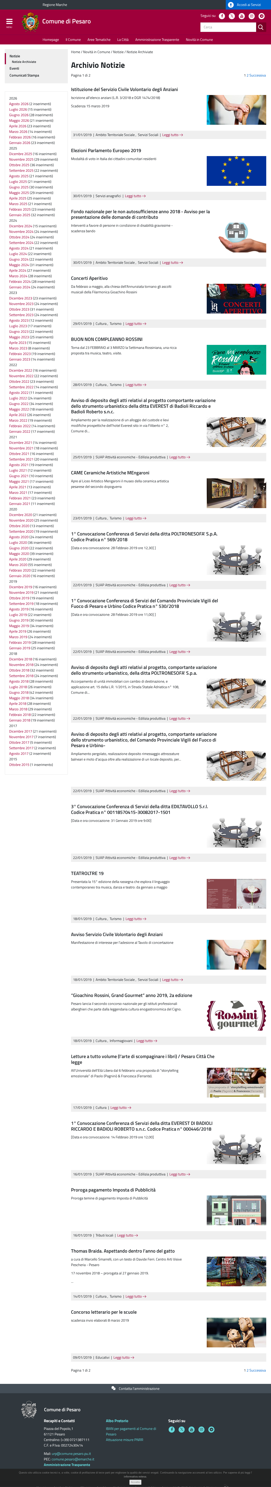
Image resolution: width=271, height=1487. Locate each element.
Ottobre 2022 (19, 381)
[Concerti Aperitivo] (236, 298)
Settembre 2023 (21, 315)
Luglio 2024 (18, 253)
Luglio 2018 (18, 687)
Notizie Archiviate (140, 52)
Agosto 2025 (19, 176)
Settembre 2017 (21, 748)
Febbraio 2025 (20, 209)
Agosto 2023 (19, 320)
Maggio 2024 (19, 265)
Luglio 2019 (18, 614)
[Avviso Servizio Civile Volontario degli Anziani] (236, 954)
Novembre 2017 (21, 737)
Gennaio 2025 (19, 215)
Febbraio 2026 (20, 137)
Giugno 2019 (19, 620)
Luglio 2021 (18, 470)
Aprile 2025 (17, 198)
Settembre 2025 (21, 170)
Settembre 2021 (21, 459)
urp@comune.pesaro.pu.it (71, 1453)
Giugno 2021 (19, 476)
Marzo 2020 (18, 564)
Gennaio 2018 (19, 720)
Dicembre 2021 (20, 442)
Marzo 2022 (18, 420)
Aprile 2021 (17, 487)
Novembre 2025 (21, 159)
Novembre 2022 (21, 376)
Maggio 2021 (19, 481)
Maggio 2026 (19, 120)
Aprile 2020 (17, 559)
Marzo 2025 (18, 203)
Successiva (257, 75)
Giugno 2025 (19, 187)
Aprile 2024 (17, 270)
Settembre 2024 (21, 242)
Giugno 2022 (19, 403)
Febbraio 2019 (20, 642)
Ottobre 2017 (19, 742)
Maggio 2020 (19, 553)
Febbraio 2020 (20, 570)
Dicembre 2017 (20, 731)
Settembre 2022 (21, 387)
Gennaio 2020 (19, 575)
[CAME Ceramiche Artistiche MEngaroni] (236, 492)
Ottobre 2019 (19, 598)
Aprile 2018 (17, 703)
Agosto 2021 (19, 464)
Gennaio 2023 (19, 359)
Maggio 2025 (19, 192)
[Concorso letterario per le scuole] (236, 1332)
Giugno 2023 (19, 331)
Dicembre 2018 (20, 659)
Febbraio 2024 (20, 281)
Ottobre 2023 (19, 309)
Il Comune (73, 39)
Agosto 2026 (19, 103)
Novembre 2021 (21, 448)
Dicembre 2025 (20, 153)
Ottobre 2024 (19, 237)
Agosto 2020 (19, 537)
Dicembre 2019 (20, 587)
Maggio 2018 (19, 698)
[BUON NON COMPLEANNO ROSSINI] (236, 359)
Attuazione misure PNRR (124, 1439)
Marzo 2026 (18, 131)
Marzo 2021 (18, 492)
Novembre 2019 (21, 592)
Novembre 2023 (21, 303)
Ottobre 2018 (19, 670)
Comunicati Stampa (24, 75)
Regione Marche (55, 4)
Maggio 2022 (19, 409)
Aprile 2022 (17, 414)
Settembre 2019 (21, 603)
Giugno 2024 (19, 259)
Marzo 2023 (18, 348)
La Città (123, 39)
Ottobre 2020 (19, 526)
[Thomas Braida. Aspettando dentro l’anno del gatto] (236, 1271)
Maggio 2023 (19, 337)
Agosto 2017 (19, 753)
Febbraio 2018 (20, 714)
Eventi (14, 68)
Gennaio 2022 (19, 431)
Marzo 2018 (18, 709)
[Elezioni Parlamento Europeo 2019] (236, 170)
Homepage (51, 39)
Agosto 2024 (19, 248)
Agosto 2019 (19, 609)
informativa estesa (135, 1476)
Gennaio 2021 (19, 503)
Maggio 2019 (19, 625)
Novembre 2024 (21, 231)
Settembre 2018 (21, 675)
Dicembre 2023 (20, 298)
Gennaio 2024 (19, 287)
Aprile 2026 (17, 126)
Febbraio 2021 (20, 498)
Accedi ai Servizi (248, 4)
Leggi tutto (170, 134)
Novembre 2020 (21, 520)
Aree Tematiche (99, 39)
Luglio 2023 (18, 326)
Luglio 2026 (18, 109)
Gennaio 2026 (19, 142)
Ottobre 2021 (19, 453)
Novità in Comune (199, 39)
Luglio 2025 (18, 181)
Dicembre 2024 (20, 226)
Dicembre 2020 (20, 514)
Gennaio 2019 (19, 648)
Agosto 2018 (19, 681)
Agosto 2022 (19, 392)
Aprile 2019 (17, 631)
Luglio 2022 (18, 398)
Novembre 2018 (21, 664)
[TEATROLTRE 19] (236, 893)
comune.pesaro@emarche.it (73, 1459)
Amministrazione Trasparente (157, 39)
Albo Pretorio (117, 1421)
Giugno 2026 (19, 115)
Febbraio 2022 (20, 426)
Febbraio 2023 (20, 353)
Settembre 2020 (21, 531)
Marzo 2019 (18, 637)
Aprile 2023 (17, 342)
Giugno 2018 (19, 692)
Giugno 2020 (19, 548)
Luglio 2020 (18, 542)
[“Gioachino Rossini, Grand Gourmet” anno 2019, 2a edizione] (236, 1015)
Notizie (118, 52)
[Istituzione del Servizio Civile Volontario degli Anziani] (236, 109)
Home (75, 52)
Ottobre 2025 (19, 165)
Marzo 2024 (18, 276)
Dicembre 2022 (20, 370)
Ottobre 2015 (19, 764)
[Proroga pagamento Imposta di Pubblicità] (236, 1210)
